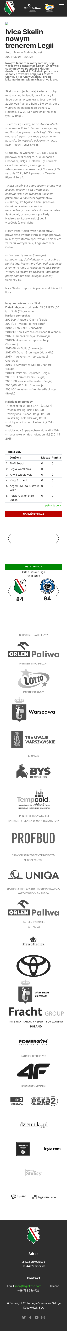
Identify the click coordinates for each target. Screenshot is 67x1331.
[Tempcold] (33, 799)
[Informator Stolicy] (33, 1173)
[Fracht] (36, 1017)
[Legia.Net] (19, 1197)
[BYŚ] (33, 771)
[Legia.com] (52, 1149)
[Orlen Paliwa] (33, 908)
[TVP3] (17, 1101)
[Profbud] (33, 838)
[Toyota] (33, 966)
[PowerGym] (33, 1042)
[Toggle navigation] (61, 5)
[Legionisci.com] (44, 1197)
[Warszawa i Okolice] (23, 1149)
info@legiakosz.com (28, 1286)
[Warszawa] (33, 709)
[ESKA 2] (44, 1101)
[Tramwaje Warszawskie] (33, 739)
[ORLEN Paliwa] (33, 649)
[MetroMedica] (33, 941)
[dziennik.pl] (33, 1125)
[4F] (33, 1071)
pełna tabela (53, 505)
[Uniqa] (33, 874)
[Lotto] (34, 678)
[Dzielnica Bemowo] (33, 991)
